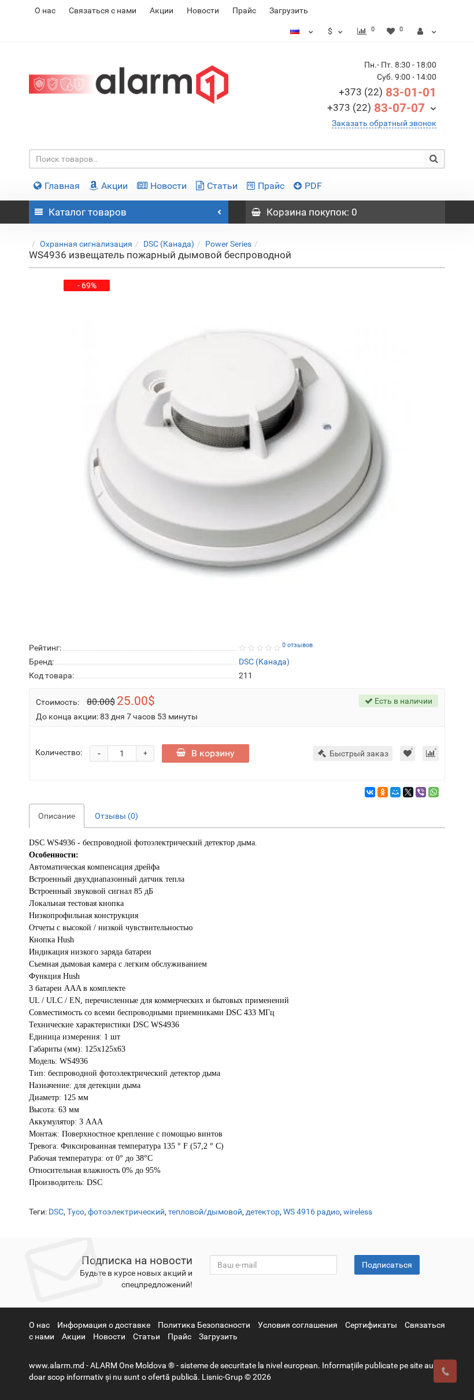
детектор (263, 1211)
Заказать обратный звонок (384, 123)
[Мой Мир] (395, 792)
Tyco (75, 1211)
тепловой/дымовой (205, 1211)
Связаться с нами (102, 10)
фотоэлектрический (126, 1211)
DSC (56, 1211)
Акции (161, 10)
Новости (203, 10)
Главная (62, 185)
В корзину (213, 753)
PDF (313, 185)
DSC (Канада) (168, 243)
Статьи (222, 185)
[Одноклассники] (382, 792)
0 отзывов (297, 645)
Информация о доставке (103, 1325)
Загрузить (288, 10)
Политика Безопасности (204, 1325)
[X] (408, 792)
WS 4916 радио (311, 1211)
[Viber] (421, 792)
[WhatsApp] (433, 792)
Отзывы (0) (116, 815)
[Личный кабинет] (427, 31)
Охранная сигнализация (86, 243)
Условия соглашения (298, 1325)
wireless (357, 1211)
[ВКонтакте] (370, 792)
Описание (56, 815)
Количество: (58, 752)
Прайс (244, 10)
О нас (45, 10)
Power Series (228, 243)
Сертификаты (371, 1325)
